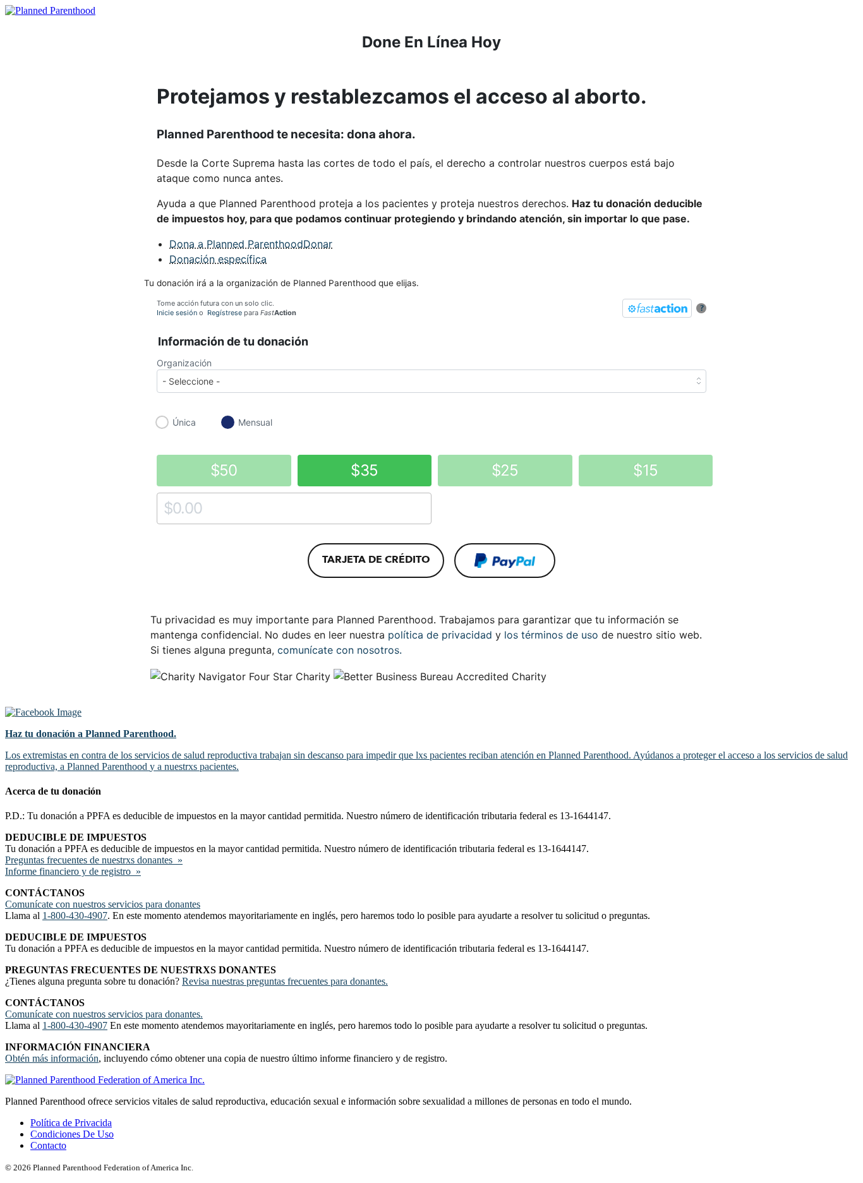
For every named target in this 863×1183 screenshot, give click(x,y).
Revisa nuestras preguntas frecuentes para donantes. (285, 981)
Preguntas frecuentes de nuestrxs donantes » (94, 860)
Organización (184, 362)
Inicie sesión (177, 312)
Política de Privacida (71, 1122)
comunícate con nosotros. (339, 650)
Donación (218, 259)
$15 (645, 470)
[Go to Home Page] (50, 10)
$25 (505, 470)
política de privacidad (440, 634)
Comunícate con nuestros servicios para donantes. (104, 1014)
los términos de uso (551, 634)
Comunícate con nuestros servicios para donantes (102, 904)
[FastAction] (657, 308)
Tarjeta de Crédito (376, 559)
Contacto (48, 1145)
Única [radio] (184, 422)
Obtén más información (52, 1058)
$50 (224, 470)
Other (168, 508)
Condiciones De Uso (72, 1134)
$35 (364, 470)
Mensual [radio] (255, 422)
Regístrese (224, 312)
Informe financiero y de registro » (73, 871)
